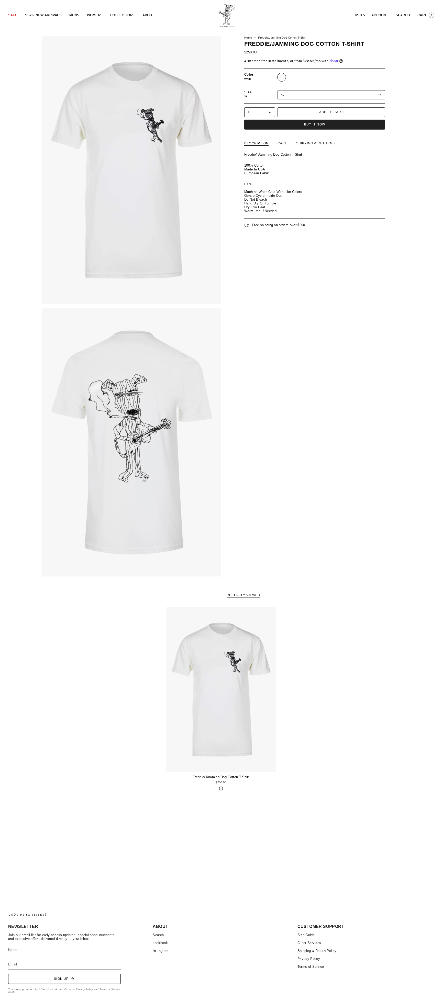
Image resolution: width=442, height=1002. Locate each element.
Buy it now (314, 124)
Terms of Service (110, 989)
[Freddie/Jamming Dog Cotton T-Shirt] (221, 689)
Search (158, 935)
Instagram (160, 951)
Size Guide (306, 935)
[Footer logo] (27, 914)
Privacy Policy (84, 989)
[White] (221, 788)
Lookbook (160, 943)
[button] (12, 15)
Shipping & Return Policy (317, 951)
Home (248, 37)
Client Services (309, 943)
